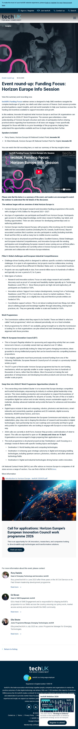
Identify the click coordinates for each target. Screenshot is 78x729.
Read (14, 587)
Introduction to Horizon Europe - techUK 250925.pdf (26, 478)
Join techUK (45, 11)
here (54, 469)
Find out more (16, 550)
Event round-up (8, 78)
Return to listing (10, 649)
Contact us (60, 11)
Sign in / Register (27, 11)
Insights (8, 26)
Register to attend (57, 723)
